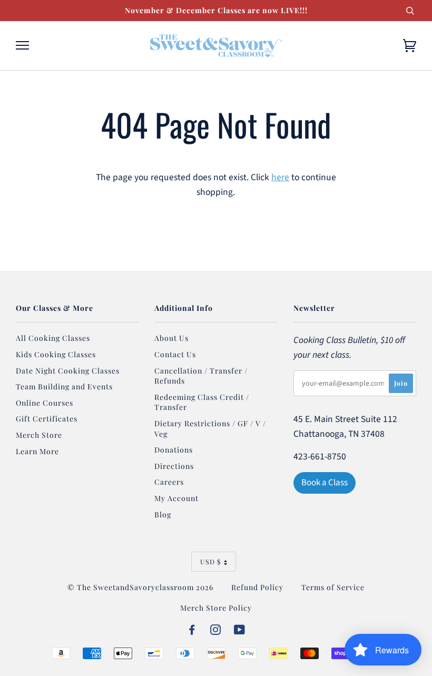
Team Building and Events (64, 386)
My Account (176, 498)
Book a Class (324, 482)
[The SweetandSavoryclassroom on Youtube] (240, 631)
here (280, 177)
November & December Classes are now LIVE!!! (216, 10)
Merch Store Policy (216, 608)
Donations (173, 450)
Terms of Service (333, 587)
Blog (162, 515)
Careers (169, 482)
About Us (171, 338)
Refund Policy (257, 587)
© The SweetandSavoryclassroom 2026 (140, 587)
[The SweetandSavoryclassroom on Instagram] (215, 631)
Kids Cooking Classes (56, 354)
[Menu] (22, 45)
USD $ (210, 561)
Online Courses (44, 403)
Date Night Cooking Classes (68, 371)
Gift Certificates (46, 419)
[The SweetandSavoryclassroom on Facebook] (192, 631)
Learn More (37, 451)
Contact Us (175, 354)
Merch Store (39, 435)
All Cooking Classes (53, 338)
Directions (174, 466)
